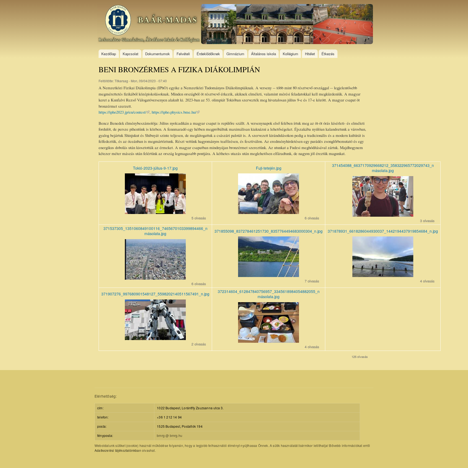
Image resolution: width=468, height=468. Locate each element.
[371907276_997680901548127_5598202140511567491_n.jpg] (155, 338)
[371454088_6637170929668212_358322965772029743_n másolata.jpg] (382, 215)
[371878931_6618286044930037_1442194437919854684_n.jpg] (382, 275)
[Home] (236, 25)
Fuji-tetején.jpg (268, 168)
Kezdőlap (108, 53)
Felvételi (183, 53)
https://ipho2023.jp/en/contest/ (124, 112)
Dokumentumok (157, 53)
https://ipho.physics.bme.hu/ (176, 112)
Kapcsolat (130, 53)
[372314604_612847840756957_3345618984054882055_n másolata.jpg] (268, 341)
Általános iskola (263, 53)
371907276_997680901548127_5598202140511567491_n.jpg (155, 293)
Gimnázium (235, 53)
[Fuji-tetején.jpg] (268, 212)
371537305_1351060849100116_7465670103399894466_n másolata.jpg (155, 231)
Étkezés (327, 53)
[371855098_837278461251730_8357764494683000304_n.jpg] (268, 275)
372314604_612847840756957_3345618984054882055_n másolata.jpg (269, 294)
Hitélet (310, 53)
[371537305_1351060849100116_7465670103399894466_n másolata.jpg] (155, 278)
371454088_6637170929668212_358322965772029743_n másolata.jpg (383, 168)
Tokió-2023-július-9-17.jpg (155, 168)
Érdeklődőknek (208, 53)
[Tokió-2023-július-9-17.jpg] (155, 212)
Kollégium (290, 53)
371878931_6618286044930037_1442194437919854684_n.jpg (383, 231)
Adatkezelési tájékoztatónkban (118, 450)
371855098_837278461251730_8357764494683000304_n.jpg (268, 231)
